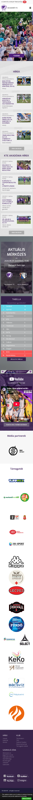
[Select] (25, 640)
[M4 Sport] (16, 451)
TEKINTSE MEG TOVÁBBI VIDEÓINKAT (16, 424)
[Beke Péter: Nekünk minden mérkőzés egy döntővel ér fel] (24, 85)
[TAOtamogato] (16, 695)
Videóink (5, 764)
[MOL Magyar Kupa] (14, 518)
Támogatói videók (22, 747)
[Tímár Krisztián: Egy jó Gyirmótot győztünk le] (24, 139)
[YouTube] (16, 380)
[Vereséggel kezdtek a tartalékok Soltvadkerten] (24, 103)
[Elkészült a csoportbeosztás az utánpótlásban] (24, 184)
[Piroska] (16, 609)
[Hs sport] (16, 545)
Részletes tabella (16, 359)
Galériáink (6, 766)
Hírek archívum (16, 148)
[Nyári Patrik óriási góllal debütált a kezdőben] (24, 122)
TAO (17, 741)
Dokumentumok (21, 745)
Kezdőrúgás (6, 762)
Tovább (16, 56)
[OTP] (11, 498)
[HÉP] (16, 533)
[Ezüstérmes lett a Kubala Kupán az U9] (24, 204)
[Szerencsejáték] (16, 482)
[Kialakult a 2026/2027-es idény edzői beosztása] (24, 169)
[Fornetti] (16, 714)
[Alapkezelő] (16, 669)
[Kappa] (16, 563)
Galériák (5, 741)
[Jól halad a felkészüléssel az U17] (24, 223)
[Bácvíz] (16, 684)
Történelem (20, 740)
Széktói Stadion (21, 743)
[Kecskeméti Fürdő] (16, 625)
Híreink (5, 743)
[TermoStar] (10, 640)
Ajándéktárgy (7, 760)
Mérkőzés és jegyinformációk (8, 755)
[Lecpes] (16, 591)
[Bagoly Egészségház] (16, 578)
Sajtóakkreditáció (8, 758)
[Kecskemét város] (24, 518)
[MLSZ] (24, 498)
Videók (5, 740)
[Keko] (16, 658)
